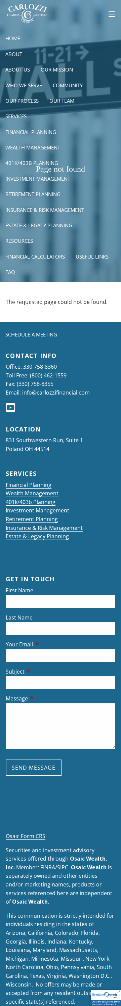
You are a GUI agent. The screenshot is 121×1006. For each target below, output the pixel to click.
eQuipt (14, 318)
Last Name (19, 617)
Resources (19, 240)
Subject (42, 671)
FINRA (47, 867)
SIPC (62, 867)
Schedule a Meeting (31, 334)
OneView (91, 318)
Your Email (46, 644)
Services (16, 116)
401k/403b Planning (31, 162)
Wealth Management (32, 147)
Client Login (21, 303)
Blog (12, 287)
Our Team (61, 100)
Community (68, 85)
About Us (17, 69)
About (13, 54)
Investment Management (37, 178)
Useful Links (92, 256)
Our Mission (57, 69)
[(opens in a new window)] (11, 409)
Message (44, 698)
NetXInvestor (51, 318)
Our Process (22, 100)
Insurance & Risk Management (44, 210)
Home (12, 38)
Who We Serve (23, 85)
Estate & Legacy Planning (38, 225)
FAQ (10, 272)
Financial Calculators (35, 256)
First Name (19, 590)
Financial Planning (30, 132)
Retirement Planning (33, 194)
